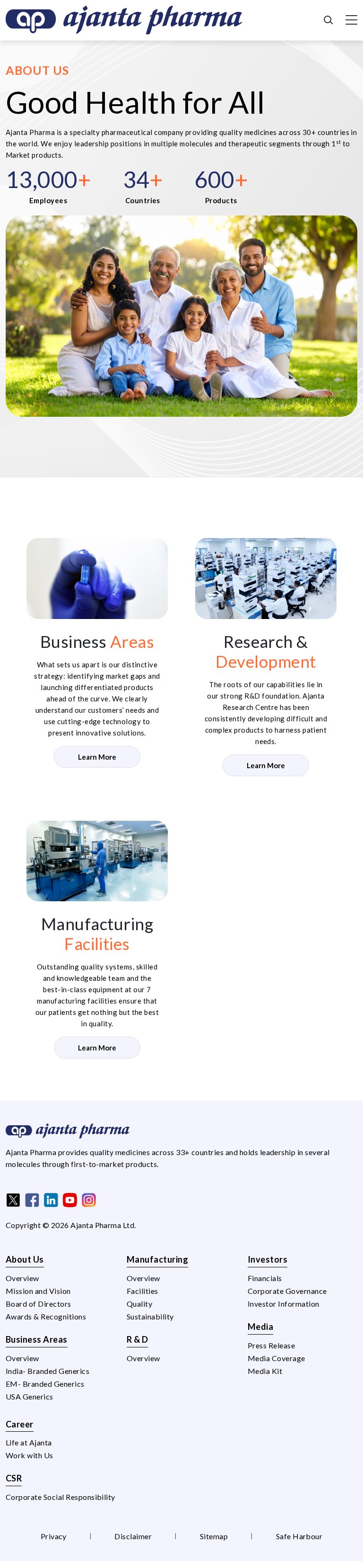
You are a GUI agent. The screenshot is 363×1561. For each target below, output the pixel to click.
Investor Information (284, 1303)
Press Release (271, 1345)
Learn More (97, 757)
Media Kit (265, 1370)
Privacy (54, 1536)
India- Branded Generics (47, 1370)
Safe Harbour (299, 1536)
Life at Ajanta (29, 1442)
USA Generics (29, 1396)
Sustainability (150, 1316)
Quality (139, 1303)
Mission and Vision (38, 1290)
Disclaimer (133, 1536)
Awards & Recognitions (46, 1316)
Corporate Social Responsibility (60, 1496)
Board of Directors (38, 1303)
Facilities (142, 1290)
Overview (22, 1278)
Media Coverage (276, 1358)
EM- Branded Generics (45, 1383)
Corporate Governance (287, 1290)
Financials (265, 1278)
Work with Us (29, 1455)
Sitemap (214, 1536)
